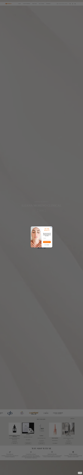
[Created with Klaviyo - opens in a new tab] (41, 248)
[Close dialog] (51, 227)
